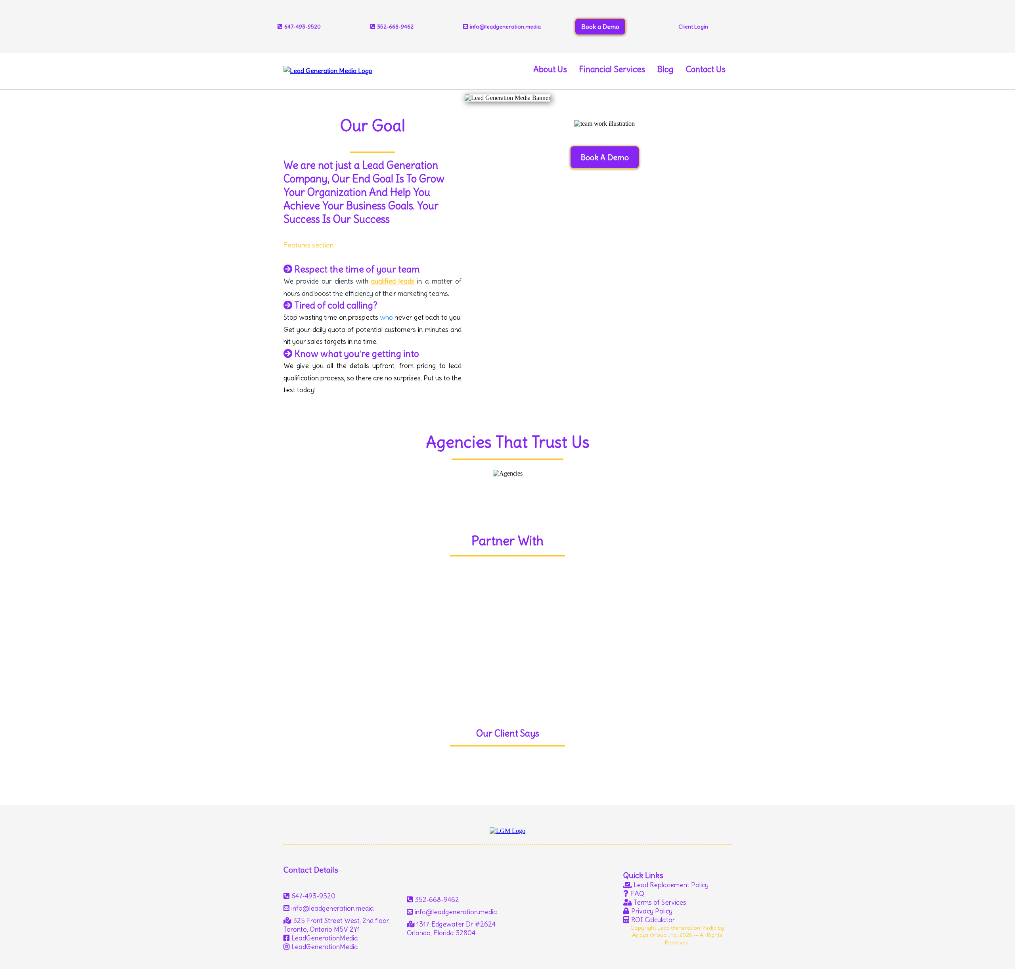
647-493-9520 (313, 896)
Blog (665, 69)
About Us (550, 69)
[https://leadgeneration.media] (327, 68)
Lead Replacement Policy (671, 885)
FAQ (637, 893)
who (386, 317)
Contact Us (706, 69)
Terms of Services (660, 902)
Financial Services (612, 69)
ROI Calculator (653, 919)
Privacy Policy (651, 911)
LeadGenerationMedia (324, 938)
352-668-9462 (395, 26)
